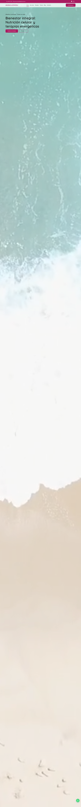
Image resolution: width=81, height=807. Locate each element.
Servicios (32, 5)
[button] (77, 800)
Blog (45, 5)
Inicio (28, 5)
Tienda (41, 5)
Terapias (37, 5)
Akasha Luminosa (12, 5)
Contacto (49, 5)
